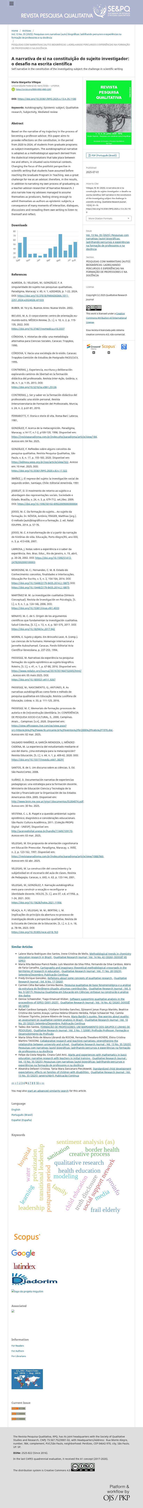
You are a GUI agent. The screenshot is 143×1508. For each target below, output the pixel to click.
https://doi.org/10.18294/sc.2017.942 (33, 629)
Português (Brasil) (22, 1114)
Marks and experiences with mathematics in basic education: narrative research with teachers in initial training (72, 1056)
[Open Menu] (11, 3)
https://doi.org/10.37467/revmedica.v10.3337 (38, 328)
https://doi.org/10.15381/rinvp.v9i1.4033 (35, 608)
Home (15, 30)
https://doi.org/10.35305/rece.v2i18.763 (35, 932)
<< (13, 1083)
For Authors (18, 1350)
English (16, 1109)
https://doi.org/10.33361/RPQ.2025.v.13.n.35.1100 (47, 98)
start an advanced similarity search (48, 1090)
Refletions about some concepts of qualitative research (80, 978)
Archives (26, 30)
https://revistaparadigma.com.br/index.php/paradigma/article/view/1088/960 (57, 856)
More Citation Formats (100, 218)
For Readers (18, 1345)
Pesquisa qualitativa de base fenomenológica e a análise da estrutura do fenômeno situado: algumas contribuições (74, 986)
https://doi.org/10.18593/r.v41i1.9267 (33, 679)
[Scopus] (27, 1244)
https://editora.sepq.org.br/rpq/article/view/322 (40, 462)
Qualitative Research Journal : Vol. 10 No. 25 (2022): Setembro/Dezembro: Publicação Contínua (73, 1021)
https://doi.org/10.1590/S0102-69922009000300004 (47, 503)
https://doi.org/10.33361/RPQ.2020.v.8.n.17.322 (39, 470)
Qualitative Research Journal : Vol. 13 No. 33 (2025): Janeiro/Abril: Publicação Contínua (74, 1073)
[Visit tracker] (27, 1388)
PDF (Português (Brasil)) (104, 155)
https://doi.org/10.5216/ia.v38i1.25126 (34, 387)
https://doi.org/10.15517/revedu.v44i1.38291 (38, 759)
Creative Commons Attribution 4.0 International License (106, 318)
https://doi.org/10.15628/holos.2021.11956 (37, 902)
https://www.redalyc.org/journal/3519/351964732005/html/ (46, 670)
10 (37, 1083)
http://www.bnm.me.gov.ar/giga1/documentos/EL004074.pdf (47, 801)
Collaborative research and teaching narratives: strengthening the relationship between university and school (68, 1042)
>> (43, 1083)
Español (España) (22, 1120)
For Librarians (19, 1356)
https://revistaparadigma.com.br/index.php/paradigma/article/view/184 (54, 436)
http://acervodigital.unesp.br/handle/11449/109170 (42, 831)
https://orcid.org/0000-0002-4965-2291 (33, 89)
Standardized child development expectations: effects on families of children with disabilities (74, 1070)
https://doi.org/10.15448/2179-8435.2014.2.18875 (40, 583)
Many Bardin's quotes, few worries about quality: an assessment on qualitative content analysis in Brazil (73, 1018)
